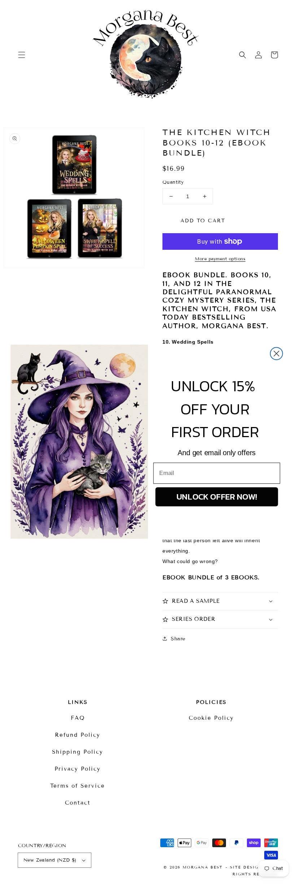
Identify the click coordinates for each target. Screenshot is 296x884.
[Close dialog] (276, 353)
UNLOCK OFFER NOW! (217, 496)
